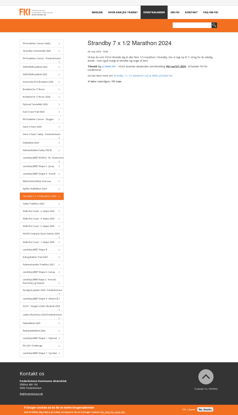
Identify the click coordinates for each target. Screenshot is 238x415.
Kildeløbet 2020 (31, 142)
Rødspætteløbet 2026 (34, 330)
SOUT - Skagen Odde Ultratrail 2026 (41, 306)
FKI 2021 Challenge (32, 345)
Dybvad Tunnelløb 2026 (35, 104)
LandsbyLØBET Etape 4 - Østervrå (40, 298)
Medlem (97, 12)
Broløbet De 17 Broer (34, 89)
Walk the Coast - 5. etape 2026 (38, 226)
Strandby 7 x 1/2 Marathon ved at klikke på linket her (143, 75)
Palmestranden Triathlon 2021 (39, 264)
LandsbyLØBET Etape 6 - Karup (39, 272)
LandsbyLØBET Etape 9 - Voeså (39, 173)
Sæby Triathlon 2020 (33, 203)
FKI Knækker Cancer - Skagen (38, 119)
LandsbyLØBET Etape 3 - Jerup (38, 166)
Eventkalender (154, 12)
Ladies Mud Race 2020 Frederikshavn (42, 314)
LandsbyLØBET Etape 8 (35, 249)
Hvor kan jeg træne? (123, 12)
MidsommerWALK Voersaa (37, 181)
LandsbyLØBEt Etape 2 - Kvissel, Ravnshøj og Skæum (39, 281)
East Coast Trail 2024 (33, 111)
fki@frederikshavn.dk (31, 394)
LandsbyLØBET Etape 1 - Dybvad (40, 338)
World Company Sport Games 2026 (41, 233)
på (109, 66)
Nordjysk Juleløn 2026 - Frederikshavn (42, 290)
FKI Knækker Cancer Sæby (37, 43)
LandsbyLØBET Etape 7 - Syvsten (40, 353)
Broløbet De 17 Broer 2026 (36, 96)
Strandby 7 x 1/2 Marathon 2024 (39, 196)
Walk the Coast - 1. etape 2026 (38, 242)
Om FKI (174, 12)
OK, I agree (188, 409)
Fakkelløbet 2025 (31, 323)
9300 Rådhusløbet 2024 (35, 66)
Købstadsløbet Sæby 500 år (37, 150)
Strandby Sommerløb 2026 (37, 50)
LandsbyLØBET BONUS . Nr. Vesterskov (43, 157)
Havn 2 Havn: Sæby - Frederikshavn (41, 134)
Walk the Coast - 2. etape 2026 (38, 211)
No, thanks (205, 409)
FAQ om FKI (210, 12)
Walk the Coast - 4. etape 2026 (38, 218)
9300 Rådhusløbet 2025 (35, 74)
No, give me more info (113, 412)
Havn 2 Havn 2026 (32, 126)
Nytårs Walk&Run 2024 (35, 188)
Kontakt (191, 12)
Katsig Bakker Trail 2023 (35, 257)
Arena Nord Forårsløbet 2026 (38, 81)
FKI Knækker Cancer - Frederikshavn (42, 58)
